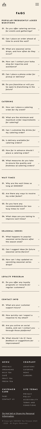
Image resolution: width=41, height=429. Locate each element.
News (26, 372)
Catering (28, 369)
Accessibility (30, 399)
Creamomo (8, 369)
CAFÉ (4, 375)
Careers (27, 375)
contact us (8, 399)
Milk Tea (7, 372)
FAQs (4, 396)
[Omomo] (4, 4)
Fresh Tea (7, 381)
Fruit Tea (7, 378)
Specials (7, 367)
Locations (29, 367)
